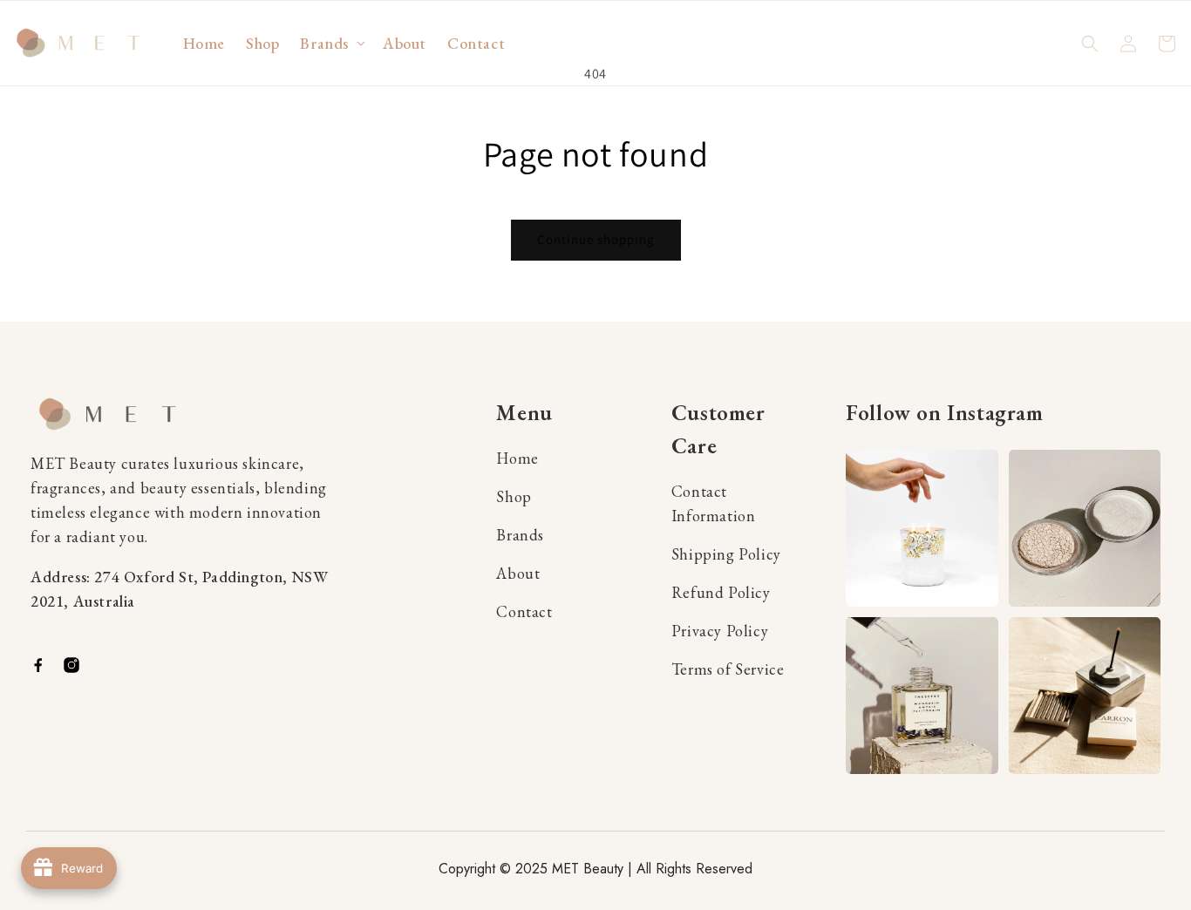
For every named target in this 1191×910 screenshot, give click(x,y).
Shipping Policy (726, 554)
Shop (513, 496)
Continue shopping (596, 239)
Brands (520, 535)
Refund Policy (721, 592)
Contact (524, 611)
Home (517, 458)
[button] (330, 43)
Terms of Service (728, 669)
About (518, 573)
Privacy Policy (719, 631)
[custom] (38, 665)
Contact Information (713, 503)
